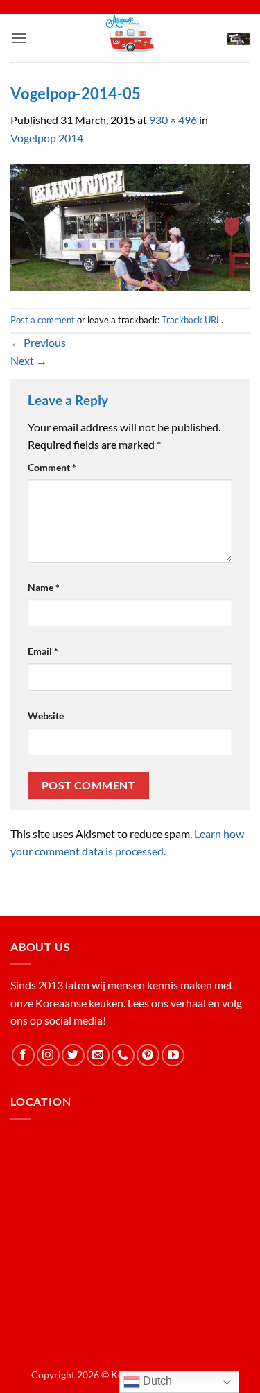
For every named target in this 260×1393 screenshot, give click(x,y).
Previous (38, 342)
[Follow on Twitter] (73, 1055)
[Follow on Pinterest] (148, 1055)
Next (28, 360)
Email (43, 651)
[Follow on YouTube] (173, 1055)
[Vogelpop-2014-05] (130, 225)
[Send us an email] (98, 1055)
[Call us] (123, 1055)
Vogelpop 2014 (46, 137)
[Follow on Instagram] (48, 1055)
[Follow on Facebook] (23, 1055)
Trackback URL (191, 319)
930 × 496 (173, 119)
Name (44, 587)
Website (46, 715)
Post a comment (42, 319)
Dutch (156, 1381)
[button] (18, 38)
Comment (52, 467)
